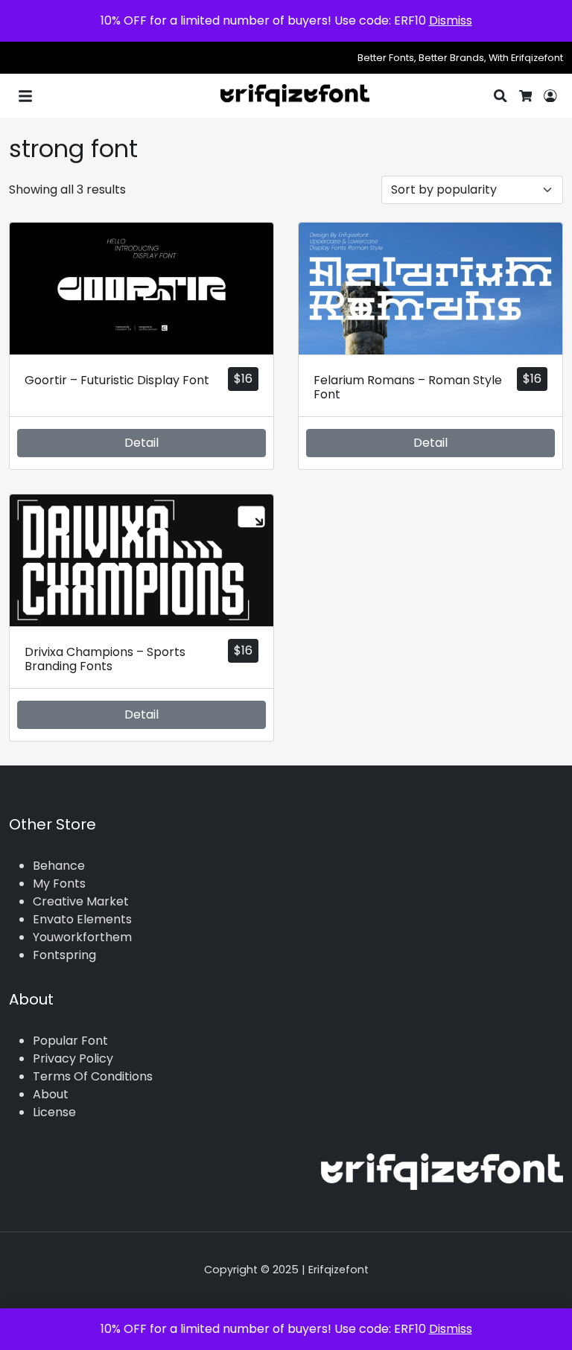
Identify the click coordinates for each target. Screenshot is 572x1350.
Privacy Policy (73, 1058)
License (54, 1112)
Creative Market (81, 901)
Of (81, 1076)
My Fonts (59, 883)
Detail (141, 442)
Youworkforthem (82, 937)
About (51, 1094)
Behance (59, 865)
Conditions (122, 1076)
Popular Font (70, 1040)
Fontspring (64, 955)
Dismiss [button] (450, 20)
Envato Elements (82, 919)
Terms (52, 1076)
